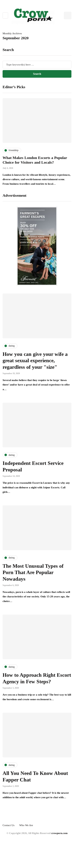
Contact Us (8, 825)
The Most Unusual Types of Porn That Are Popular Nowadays (33, 572)
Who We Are (26, 825)
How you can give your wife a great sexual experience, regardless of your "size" (35, 360)
